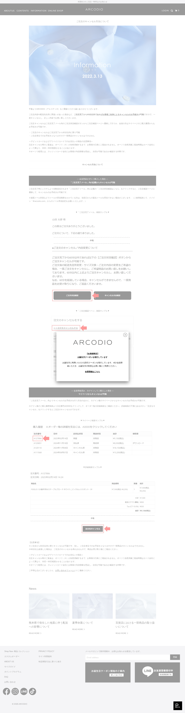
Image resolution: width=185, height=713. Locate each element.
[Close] (125, 334)
